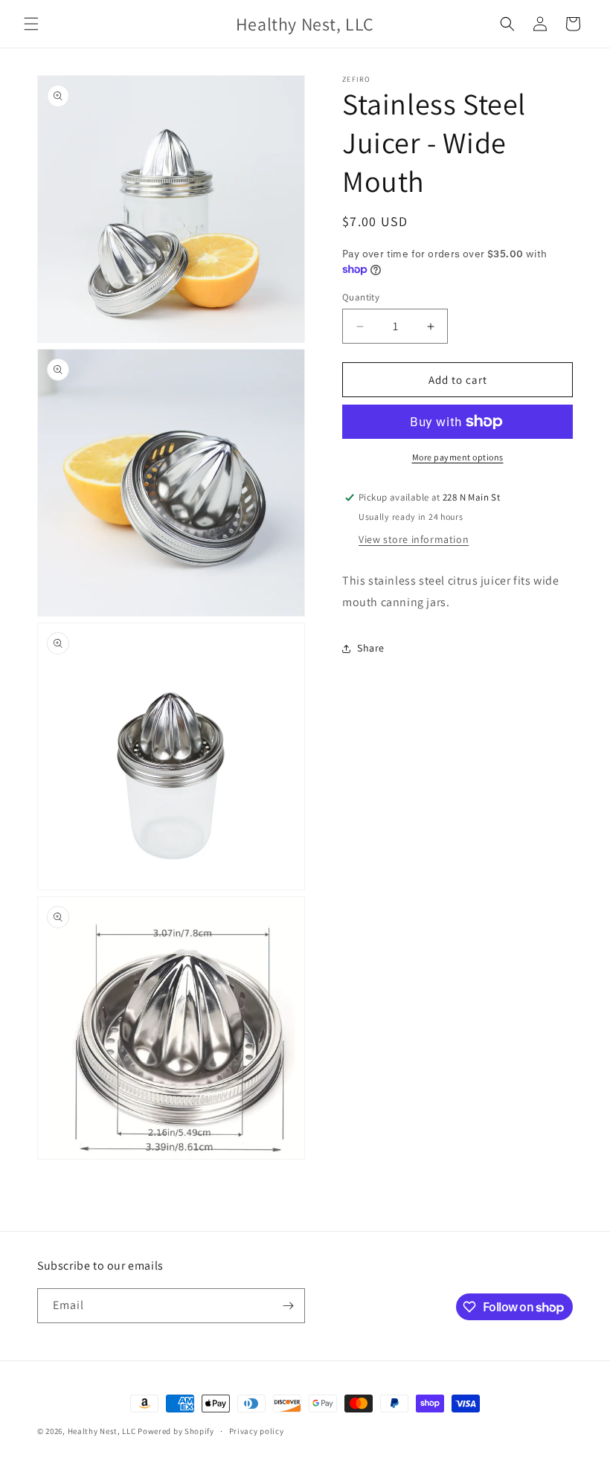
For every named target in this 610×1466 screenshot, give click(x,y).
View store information (414, 539)
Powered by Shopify (176, 1431)
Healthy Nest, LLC (102, 1431)
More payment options (458, 457)
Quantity (360, 297)
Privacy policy (256, 1431)
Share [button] (371, 648)
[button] (31, 23)
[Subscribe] (288, 1305)
